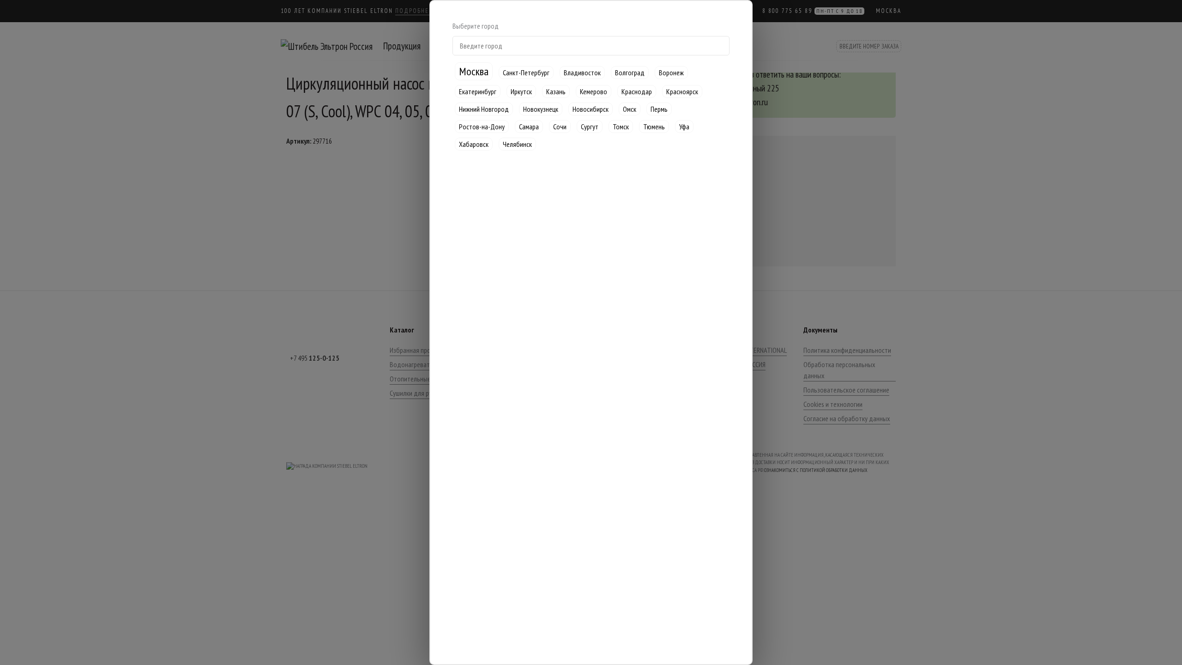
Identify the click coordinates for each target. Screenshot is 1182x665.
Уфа (684, 126)
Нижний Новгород (484, 109)
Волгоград (630, 72)
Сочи (560, 126)
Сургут (589, 126)
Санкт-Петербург (526, 72)
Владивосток (582, 72)
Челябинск (517, 144)
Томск (621, 126)
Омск (629, 109)
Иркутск (521, 91)
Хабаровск (473, 144)
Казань (556, 91)
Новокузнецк (540, 109)
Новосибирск (591, 109)
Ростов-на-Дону (482, 126)
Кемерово (593, 91)
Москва (473, 71)
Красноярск (682, 91)
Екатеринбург (477, 91)
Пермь (659, 109)
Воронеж (671, 72)
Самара (529, 126)
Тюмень (654, 126)
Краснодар (636, 91)
